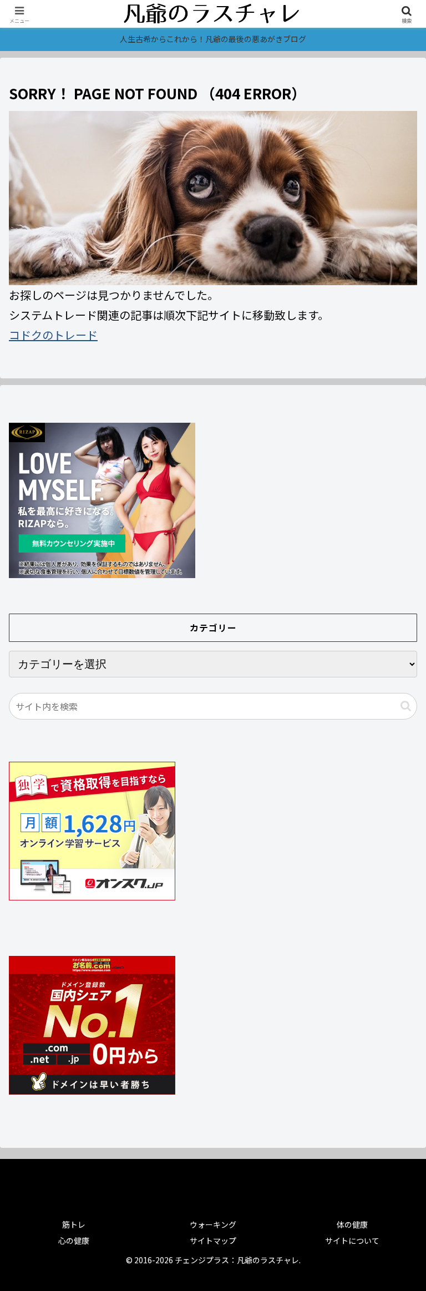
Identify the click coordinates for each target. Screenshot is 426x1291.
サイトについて (352, 1240)
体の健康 (352, 1224)
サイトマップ (213, 1240)
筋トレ (73, 1224)
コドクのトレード (53, 335)
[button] (405, 706)
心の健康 (73, 1240)
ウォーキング (213, 1224)
